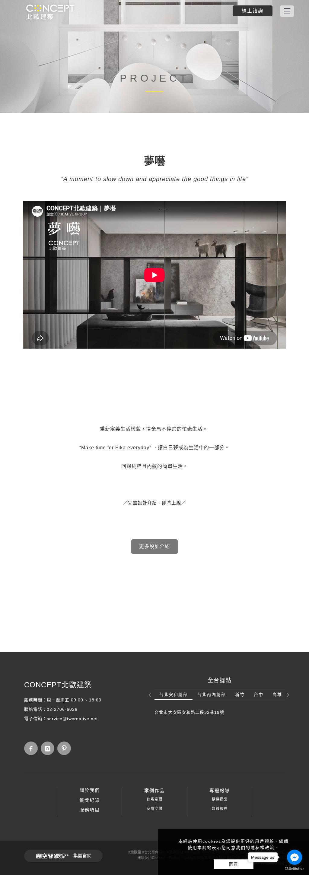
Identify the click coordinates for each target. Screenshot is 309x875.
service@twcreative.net (72, 718)
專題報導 (219, 790)
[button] (150, 695)
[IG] (49, 748)
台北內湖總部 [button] (211, 694)
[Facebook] (32, 748)
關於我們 (89, 790)
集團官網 (82, 855)
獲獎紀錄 (89, 800)
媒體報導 (220, 809)
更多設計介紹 (154, 546)
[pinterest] (65, 748)
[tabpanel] (154, 56)
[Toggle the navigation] (287, 11)
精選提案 (220, 799)
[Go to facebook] (294, 857)
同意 (233, 864)
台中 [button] (258, 694)
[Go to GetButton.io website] (294, 869)
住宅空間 (154, 799)
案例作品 (154, 790)
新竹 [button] (240, 694)
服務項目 (89, 809)
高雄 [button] (277, 694)
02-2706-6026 (62, 709)
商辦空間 (154, 809)
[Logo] (50, 11)
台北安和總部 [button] (173, 694)
